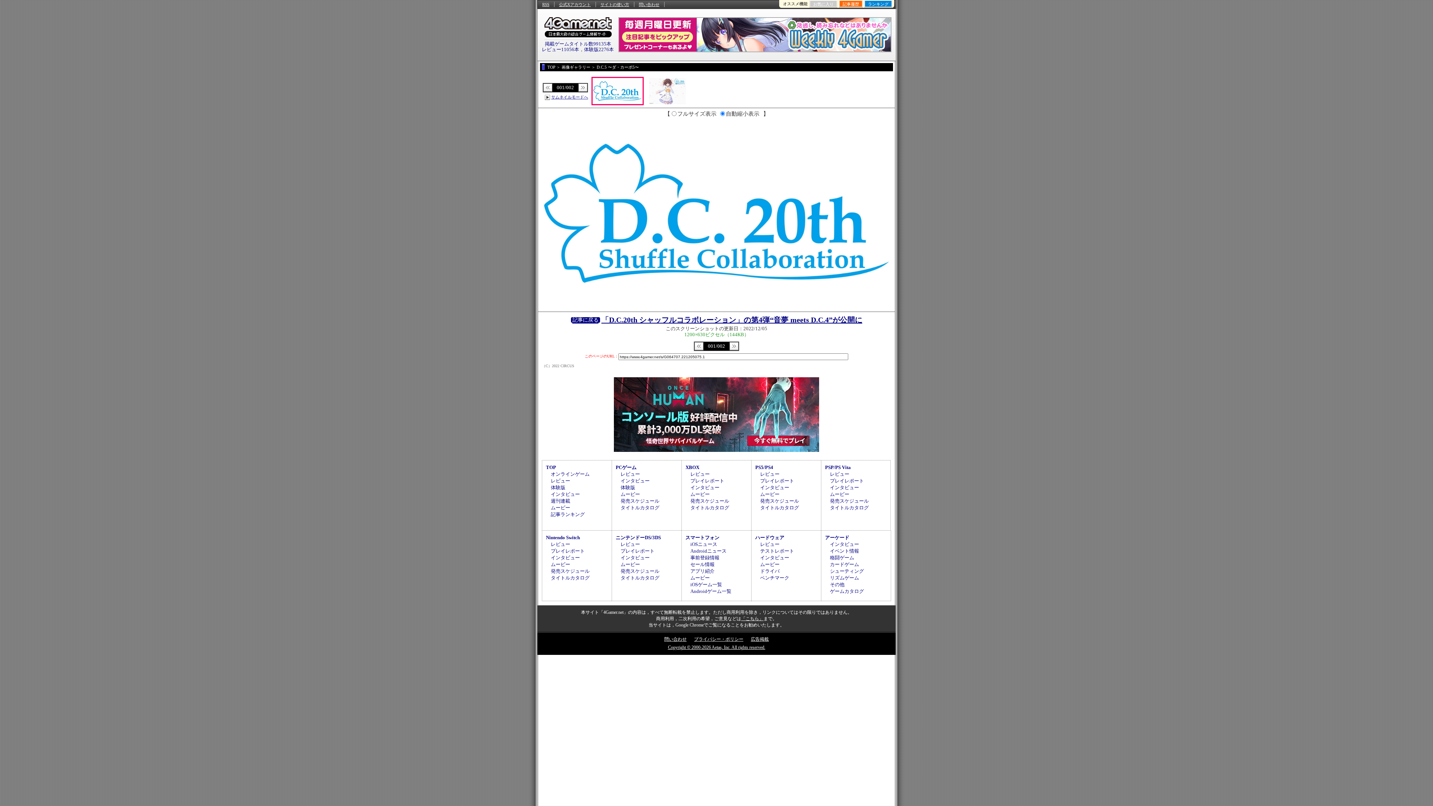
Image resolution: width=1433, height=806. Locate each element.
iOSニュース (703, 544)
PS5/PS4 (764, 467)
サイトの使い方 (614, 4)
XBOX (692, 467)
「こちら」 (752, 618)
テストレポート (777, 551)
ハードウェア (769, 537)
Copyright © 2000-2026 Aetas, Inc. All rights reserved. (716, 647)
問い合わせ (649, 4)
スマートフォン (702, 537)
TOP (551, 467)
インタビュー (565, 494)
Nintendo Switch (563, 537)
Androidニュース (708, 551)
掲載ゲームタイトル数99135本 (578, 44)
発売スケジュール (640, 501)
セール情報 (702, 564)
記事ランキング (568, 514)
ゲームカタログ (847, 591)
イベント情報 (844, 551)
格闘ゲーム (842, 557)
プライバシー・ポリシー (718, 639)
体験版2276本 (599, 49)
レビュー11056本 (560, 49)
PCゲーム (626, 467)
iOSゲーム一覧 (706, 584)
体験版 (558, 487)
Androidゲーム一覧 (710, 591)
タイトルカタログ (640, 507)
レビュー (560, 481)
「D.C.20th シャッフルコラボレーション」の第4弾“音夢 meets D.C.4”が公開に (732, 320)
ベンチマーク (774, 578)
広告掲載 (760, 639)
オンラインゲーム (570, 474)
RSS (545, 4)
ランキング (878, 4)
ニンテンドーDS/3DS (638, 537)
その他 (837, 584)
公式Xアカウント (575, 4)
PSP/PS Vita (838, 467)
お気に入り (823, 4)
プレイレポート (707, 481)
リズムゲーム (844, 578)
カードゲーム (844, 564)
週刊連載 (560, 501)
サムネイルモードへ (569, 97)
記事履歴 (851, 4)
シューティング (847, 571)
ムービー (560, 507)
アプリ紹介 (702, 571)
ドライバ (770, 571)
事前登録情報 (704, 557)
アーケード (837, 537)
